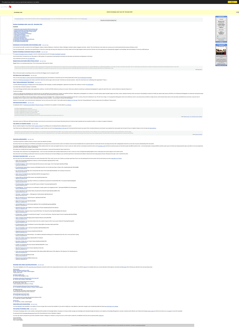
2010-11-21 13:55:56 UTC (21, 165)
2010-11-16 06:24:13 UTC (21, 218)
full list (85, 267)
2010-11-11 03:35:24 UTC (21, 242)
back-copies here (84, 18)
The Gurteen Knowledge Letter (21, 41)
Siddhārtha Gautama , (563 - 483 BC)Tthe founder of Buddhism (193, 116)
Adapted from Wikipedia (198, 134)
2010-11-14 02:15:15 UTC (21, 238)
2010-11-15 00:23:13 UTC (21, 225)
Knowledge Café (94, 325)
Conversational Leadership (140, 325)
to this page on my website (112, 306)
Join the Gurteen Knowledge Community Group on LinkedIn (221, 24)
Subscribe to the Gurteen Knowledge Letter (108, 20)
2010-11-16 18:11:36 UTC (21, 215)
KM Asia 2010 (16, 269)
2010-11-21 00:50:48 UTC (21, 168)
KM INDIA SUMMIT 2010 (18, 274)
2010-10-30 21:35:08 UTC (21, 255)
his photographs (89, 84)
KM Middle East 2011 (18, 289)
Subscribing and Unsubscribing (21, 40)
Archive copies (150, 311)
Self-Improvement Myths (29, 104)
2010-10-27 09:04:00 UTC (21, 259)
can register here (31, 58)
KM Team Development (24, 79)
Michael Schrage (40, 104)
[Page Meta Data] (236, 12)
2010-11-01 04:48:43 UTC (21, 252)
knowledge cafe (101, 145)
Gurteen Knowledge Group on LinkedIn (23, 54)
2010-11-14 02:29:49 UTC (21, 235)
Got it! (232, 2)
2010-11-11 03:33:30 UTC (21, 245)
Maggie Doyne (200, 69)
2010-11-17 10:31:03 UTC (21, 205)
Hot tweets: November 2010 (20, 38)
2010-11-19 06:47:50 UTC (21, 191)
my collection (68, 104)
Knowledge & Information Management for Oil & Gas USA (26, 278)
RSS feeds (124, 267)
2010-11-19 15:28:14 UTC (21, 178)
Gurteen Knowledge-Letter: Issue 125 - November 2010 (27, 24)
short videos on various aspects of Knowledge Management (33, 77)
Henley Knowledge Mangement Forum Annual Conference (26, 286)
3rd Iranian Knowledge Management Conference (24, 281)
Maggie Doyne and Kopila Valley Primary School (25, 31)
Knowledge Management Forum (30, 313)
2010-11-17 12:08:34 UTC (21, 202)
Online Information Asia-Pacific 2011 (21, 293)
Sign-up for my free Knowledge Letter (221, 21)
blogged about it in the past (61, 128)
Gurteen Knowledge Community (45, 18)
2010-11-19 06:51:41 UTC (21, 185)
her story (40, 63)
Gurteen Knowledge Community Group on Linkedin (25, 30)
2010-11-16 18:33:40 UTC (21, 212)
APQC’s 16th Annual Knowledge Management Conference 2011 (27, 297)
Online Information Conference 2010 (21, 270)
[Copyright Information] (238, 12)
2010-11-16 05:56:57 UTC (21, 222)
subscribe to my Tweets (116, 158)
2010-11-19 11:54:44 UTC (21, 181)
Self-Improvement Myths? (20, 34)
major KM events (32, 267)
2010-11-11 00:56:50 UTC (21, 249)
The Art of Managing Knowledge (85, 77)
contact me (101, 315)
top (43, 44)
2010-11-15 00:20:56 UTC (21, 228)
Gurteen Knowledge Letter (20, 18)
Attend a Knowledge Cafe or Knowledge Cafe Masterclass (221, 32)
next (45, 44)
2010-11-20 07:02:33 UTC (21, 171)
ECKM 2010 (24, 84)
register (169, 311)
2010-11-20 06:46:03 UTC (21, 175)
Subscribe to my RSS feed (221, 27)
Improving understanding (19, 36)
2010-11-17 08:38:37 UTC (21, 208)
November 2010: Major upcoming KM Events (24, 39)
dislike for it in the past (72, 100)
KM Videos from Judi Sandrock (21, 32)
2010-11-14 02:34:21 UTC (21, 232)
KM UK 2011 (16, 300)
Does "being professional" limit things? (22, 33)
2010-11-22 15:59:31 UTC (21, 161)
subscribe (19, 306)
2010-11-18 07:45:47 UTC (21, 195)
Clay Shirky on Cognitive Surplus (21, 35)
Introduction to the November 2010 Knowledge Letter (26, 29)
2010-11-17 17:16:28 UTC (21, 198)
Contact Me (221, 19)
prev (47, 44)
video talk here (153, 128)
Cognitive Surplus (38, 125)
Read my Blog (221, 29)
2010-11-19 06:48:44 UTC (21, 188)
